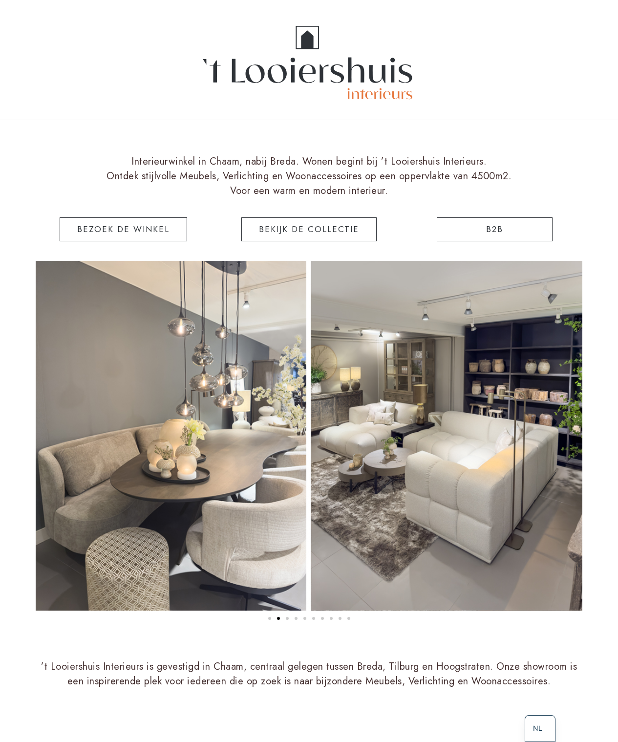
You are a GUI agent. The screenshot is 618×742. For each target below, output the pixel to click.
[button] (269, 618)
